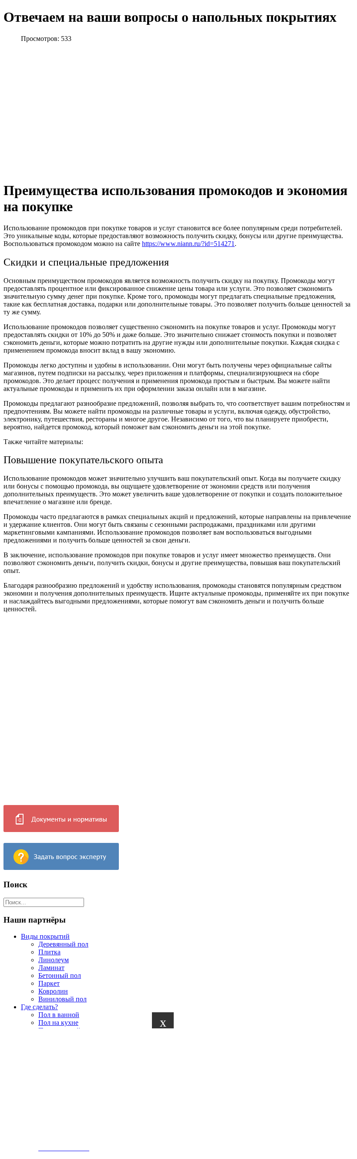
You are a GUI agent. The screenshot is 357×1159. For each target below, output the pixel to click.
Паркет (49, 983)
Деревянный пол (63, 944)
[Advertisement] (175, 1089)
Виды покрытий (45, 936)
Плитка (49, 952)
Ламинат (51, 967)
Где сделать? (39, 1007)
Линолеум (53, 960)
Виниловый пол (62, 999)
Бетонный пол (59, 975)
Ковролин (53, 991)
